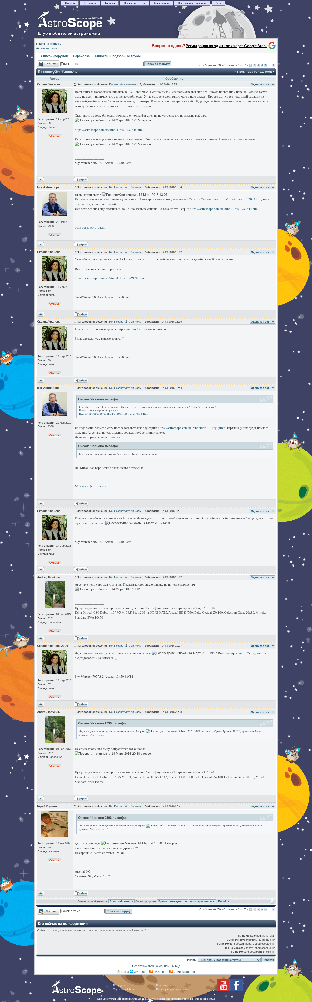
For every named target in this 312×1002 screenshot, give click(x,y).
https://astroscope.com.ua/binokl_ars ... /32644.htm (224, 209)
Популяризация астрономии (172, 989)
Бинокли (110, 3)
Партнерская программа (192, 3)
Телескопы (90, 3)
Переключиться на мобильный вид (156, 966)
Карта (124, 972)
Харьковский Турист (125, 989)
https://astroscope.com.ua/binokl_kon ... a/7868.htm (109, 278)
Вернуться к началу (41, 180)
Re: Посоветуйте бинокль (125, 187)
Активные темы (47, 48)
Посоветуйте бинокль (57, 72)
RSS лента (161, 972)
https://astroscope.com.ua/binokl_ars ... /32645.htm (109, 130)
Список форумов (54, 56)
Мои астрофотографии (90, 227)
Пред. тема (245, 71)
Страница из (234, 65)
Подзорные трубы (134, 3)
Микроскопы (161, 3)
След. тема (263, 71)
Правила (70, 3)
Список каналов (184, 972)
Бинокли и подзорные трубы (118, 56)
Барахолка (81, 56)
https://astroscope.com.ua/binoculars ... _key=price (191, 428)
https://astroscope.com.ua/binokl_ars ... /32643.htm (227, 199)
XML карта (141, 972)
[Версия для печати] (272, 902)
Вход (218, 3)
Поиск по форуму (48, 44)
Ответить (43, 62)
